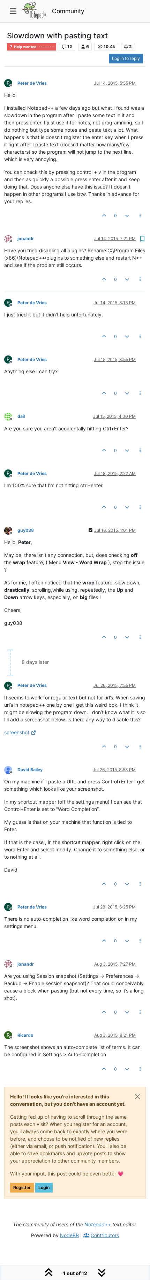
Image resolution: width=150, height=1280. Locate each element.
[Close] (137, 1096)
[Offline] (10, 238)
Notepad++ (97, 1224)
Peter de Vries (32, 83)
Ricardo (25, 1035)
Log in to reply (126, 58)
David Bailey (30, 769)
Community (68, 11)
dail (21, 416)
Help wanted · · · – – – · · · (33, 47)
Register (22, 1187)
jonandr (25, 238)
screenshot (16, 732)
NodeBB (69, 1235)
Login (44, 1187)
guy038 (25, 530)
